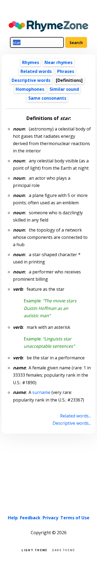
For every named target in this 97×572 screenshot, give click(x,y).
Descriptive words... (72, 423)
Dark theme (63, 549)
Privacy (50, 518)
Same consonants (47, 98)
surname (41, 392)
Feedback (30, 518)
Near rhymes (58, 62)
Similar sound (64, 89)
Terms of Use (74, 518)
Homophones (30, 89)
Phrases (65, 71)
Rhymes (30, 62)
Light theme (34, 549)
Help (13, 518)
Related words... (75, 416)
